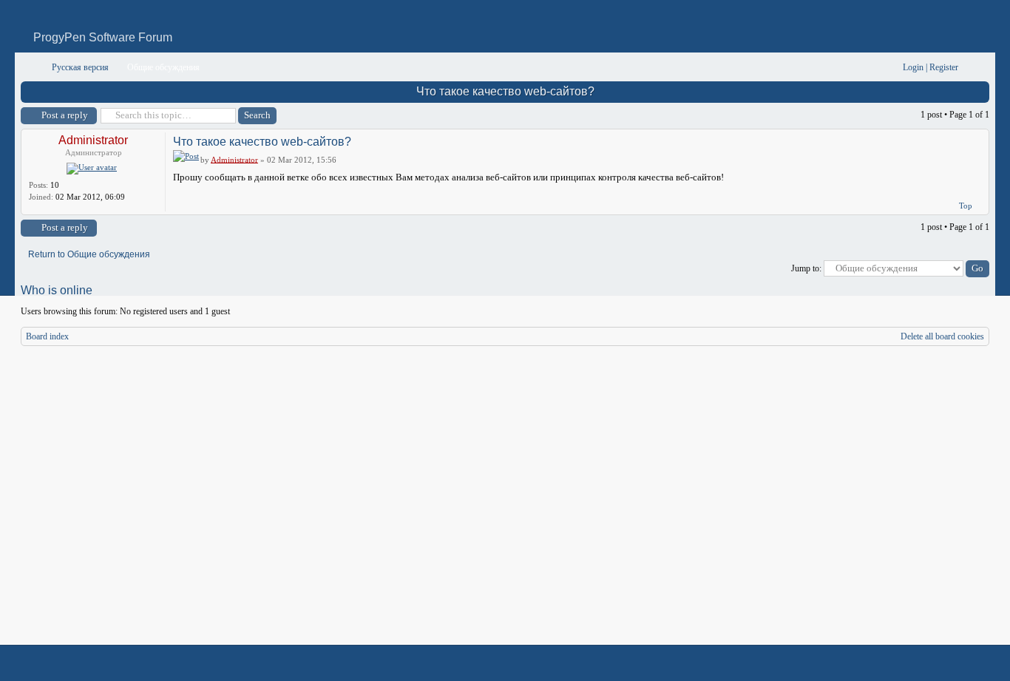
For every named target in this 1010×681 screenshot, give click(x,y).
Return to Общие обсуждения (89, 254)
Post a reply (64, 115)
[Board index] (31, 67)
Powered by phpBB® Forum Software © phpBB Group (967, 663)
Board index (47, 336)
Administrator (93, 140)
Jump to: (806, 268)
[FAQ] (869, 67)
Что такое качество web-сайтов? (505, 91)
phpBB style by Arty (923, 663)
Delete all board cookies (942, 336)
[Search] (845, 67)
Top (965, 205)
